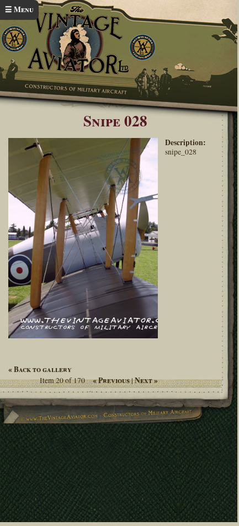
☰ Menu (19, 9)
